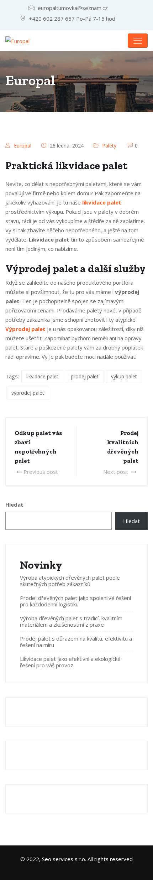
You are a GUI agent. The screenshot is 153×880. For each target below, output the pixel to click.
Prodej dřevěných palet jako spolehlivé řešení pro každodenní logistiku (75, 601)
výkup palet (124, 376)
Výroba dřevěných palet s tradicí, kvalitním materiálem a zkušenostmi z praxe (71, 621)
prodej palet (85, 376)
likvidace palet (42, 376)
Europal (22, 145)
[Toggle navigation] (138, 40)
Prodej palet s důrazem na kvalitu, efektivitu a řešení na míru (76, 641)
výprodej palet (27, 392)
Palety (109, 145)
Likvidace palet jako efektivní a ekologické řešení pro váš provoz (70, 662)
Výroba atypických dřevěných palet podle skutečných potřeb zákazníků (70, 580)
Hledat (14, 504)
